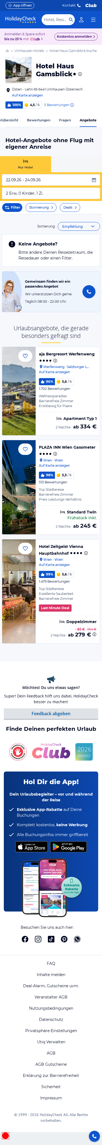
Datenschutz (51, 1019)
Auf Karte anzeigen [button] (27, 95)
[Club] (36, 39)
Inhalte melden (51, 974)
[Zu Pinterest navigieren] (64, 939)
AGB (51, 1053)
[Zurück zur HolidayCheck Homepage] (20, 19)
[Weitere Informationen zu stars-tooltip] (79, 74)
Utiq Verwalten (51, 1041)
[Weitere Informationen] (94, 634)
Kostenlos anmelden (74, 36)
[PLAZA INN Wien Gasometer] (19, 487)
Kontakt (69, 5)
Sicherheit (51, 1086)
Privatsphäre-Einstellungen (51, 1030)
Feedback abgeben (51, 714)
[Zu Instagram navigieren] (38, 939)
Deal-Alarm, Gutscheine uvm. (51, 985)
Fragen (65, 120)
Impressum (51, 1098)
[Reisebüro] (94, 1136)
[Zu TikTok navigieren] (51, 939)
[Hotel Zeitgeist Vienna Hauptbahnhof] (19, 591)
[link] (81, 19)
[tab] (25, 164)
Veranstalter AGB (51, 997)
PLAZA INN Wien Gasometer (67, 447)
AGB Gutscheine (51, 1064)
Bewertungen (38, 120)
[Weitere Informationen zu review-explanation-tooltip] (71, 105)
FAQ (51, 963)
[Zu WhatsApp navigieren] (77, 939)
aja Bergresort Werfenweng (67, 354)
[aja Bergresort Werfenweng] (19, 391)
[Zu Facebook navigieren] (25, 939)
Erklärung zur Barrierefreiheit (51, 1075)
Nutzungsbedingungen (51, 1008)
